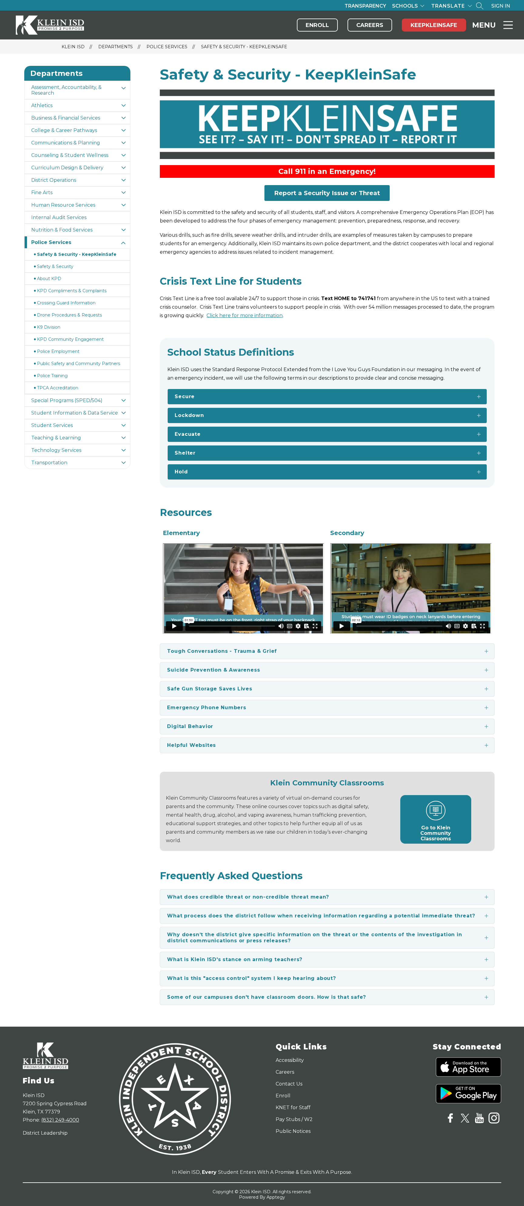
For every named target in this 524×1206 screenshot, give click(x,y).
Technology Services (56, 450)
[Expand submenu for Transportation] (123, 463)
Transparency (365, 6)
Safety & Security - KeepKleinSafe (244, 46)
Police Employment (58, 351)
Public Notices (293, 1131)
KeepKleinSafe (434, 25)
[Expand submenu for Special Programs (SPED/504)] (123, 400)
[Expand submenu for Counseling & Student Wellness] (123, 155)
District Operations (53, 180)
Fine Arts (41, 192)
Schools (405, 6)
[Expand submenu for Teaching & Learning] (123, 438)
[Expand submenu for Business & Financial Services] (123, 118)
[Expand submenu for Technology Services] (123, 450)
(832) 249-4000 (60, 1120)
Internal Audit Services (58, 217)
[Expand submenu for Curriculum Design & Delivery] (123, 168)
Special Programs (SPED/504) (66, 400)
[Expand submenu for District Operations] (123, 180)
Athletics (41, 105)
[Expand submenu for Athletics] (123, 105)
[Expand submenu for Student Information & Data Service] (123, 413)
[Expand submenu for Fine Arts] (123, 192)
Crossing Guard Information (66, 303)
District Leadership (45, 1133)
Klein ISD (73, 46)
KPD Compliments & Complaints (71, 290)
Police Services (166, 46)
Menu (484, 25)
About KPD (49, 278)
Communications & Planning (65, 143)
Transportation (49, 463)
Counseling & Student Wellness (69, 155)
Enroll (317, 25)
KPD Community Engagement (70, 339)
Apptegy (276, 1197)
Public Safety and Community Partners (78, 363)
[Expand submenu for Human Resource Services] (123, 205)
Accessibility (290, 1060)
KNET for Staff (293, 1107)
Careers (369, 25)
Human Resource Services (63, 205)
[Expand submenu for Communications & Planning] (123, 143)
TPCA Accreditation (57, 388)
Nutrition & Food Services (61, 230)
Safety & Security (55, 266)
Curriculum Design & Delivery (67, 168)
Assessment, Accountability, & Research (66, 90)
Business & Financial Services (65, 118)
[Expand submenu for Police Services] (123, 243)
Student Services (52, 425)
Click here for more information (245, 315)
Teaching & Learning (56, 438)
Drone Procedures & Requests (69, 315)
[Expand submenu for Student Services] (123, 425)
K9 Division (48, 327)
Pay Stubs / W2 (294, 1119)
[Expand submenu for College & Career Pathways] (123, 130)
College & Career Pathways (64, 130)
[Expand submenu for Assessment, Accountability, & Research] (123, 88)
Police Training (52, 375)
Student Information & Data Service (74, 413)
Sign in (500, 6)
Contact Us (289, 1084)
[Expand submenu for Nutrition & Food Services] (123, 230)
